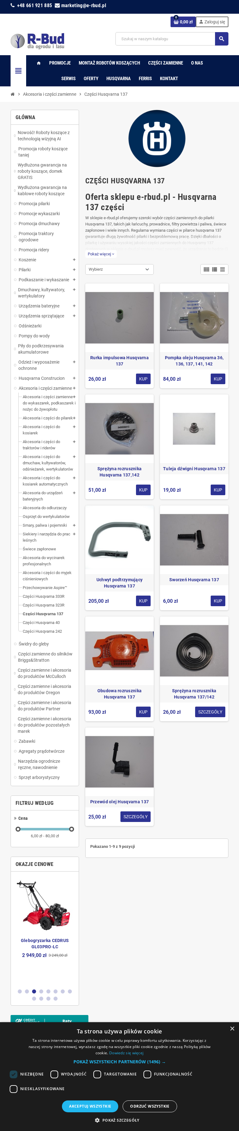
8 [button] (70, 991)
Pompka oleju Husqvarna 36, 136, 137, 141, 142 (194, 360)
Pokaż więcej (101, 254)
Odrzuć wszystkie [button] (149, 1106)
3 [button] (34, 991)
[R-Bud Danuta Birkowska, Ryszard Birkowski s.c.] (37, 40)
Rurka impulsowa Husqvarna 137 (119, 360)
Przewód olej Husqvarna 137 (119, 801)
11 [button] (48, 999)
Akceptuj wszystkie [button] (90, 1106)
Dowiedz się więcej (126, 1053)
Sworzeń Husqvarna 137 (194, 579)
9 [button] (34, 999)
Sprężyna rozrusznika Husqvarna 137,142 (119, 471)
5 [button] (48, 991)
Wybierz (96, 269)
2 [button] (27, 991)
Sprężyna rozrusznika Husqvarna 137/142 (194, 693)
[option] (45, 930)
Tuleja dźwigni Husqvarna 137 (194, 468)
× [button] (232, 1029)
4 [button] (41, 991)
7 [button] (63, 991)
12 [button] (56, 999)
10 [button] (41, 999)
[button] (119, 1062)
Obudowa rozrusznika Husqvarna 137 (119, 693)
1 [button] (20, 991)
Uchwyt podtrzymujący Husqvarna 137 (119, 582)
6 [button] (56, 991)
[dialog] (119, 1076)
